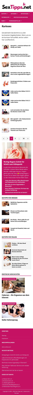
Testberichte (5, 17)
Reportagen (24, 13)
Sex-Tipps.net (18, 391)
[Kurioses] (5, 47)
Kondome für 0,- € (8, 381)
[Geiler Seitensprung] (16, 310)
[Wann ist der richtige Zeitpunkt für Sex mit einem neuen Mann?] (7, 258)
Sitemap (4, 335)
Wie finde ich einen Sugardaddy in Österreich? (14, 362)
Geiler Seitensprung (10, 320)
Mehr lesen (24, 177)
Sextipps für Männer (9, 198)
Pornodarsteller (14, 21)
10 (23, 138)
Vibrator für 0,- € (7, 379)
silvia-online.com (6, 347)
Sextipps (4, 13)
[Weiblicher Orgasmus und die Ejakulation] (5, 203)
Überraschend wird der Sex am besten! (16, 192)
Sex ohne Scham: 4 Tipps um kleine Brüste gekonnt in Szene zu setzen (20, 265)
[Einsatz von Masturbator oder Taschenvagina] (5, 212)
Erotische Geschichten (21, 17)
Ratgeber (13, 13)
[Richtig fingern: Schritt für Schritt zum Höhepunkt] (16, 158)
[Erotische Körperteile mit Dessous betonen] (7, 251)
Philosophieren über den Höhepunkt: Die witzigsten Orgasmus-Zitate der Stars (18, 64)
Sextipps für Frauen (9, 237)
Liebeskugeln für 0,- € (9, 383)
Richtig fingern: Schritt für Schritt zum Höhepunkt (15, 355)
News (3, 21)
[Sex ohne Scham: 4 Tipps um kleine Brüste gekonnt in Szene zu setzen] (7, 264)
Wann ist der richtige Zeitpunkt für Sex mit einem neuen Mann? (20, 258)
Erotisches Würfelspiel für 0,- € (11, 384)
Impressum (5, 338)
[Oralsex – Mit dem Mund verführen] (7, 244)
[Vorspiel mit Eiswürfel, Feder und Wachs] (5, 229)
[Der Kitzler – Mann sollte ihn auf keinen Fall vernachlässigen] (5, 221)
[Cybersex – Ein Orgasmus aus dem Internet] (16, 285)
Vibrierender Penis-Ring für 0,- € (11, 386)
